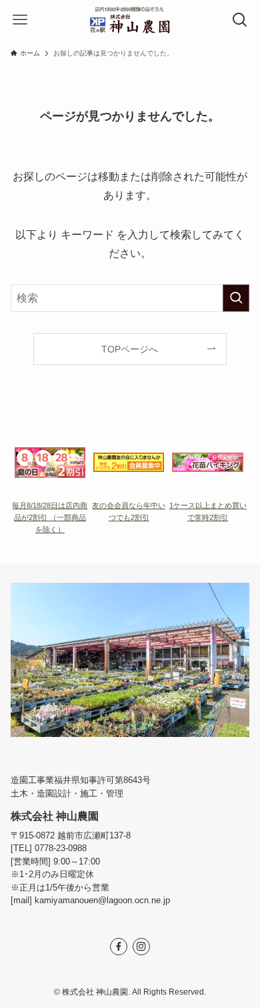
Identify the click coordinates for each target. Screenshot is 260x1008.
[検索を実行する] (236, 298)
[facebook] (118, 946)
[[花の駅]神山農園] (130, 20)
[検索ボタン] (240, 20)
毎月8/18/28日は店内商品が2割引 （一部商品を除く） (49, 517)
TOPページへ (129, 349)
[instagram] (141, 946)
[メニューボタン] (20, 20)
